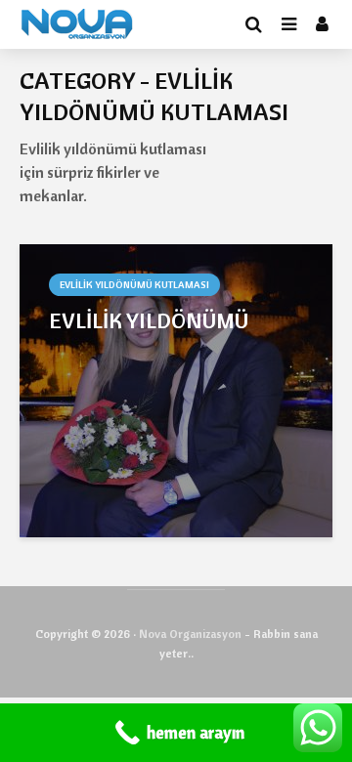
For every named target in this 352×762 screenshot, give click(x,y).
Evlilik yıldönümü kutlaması (134, 284)
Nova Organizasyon (190, 633)
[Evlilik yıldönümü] (176, 389)
